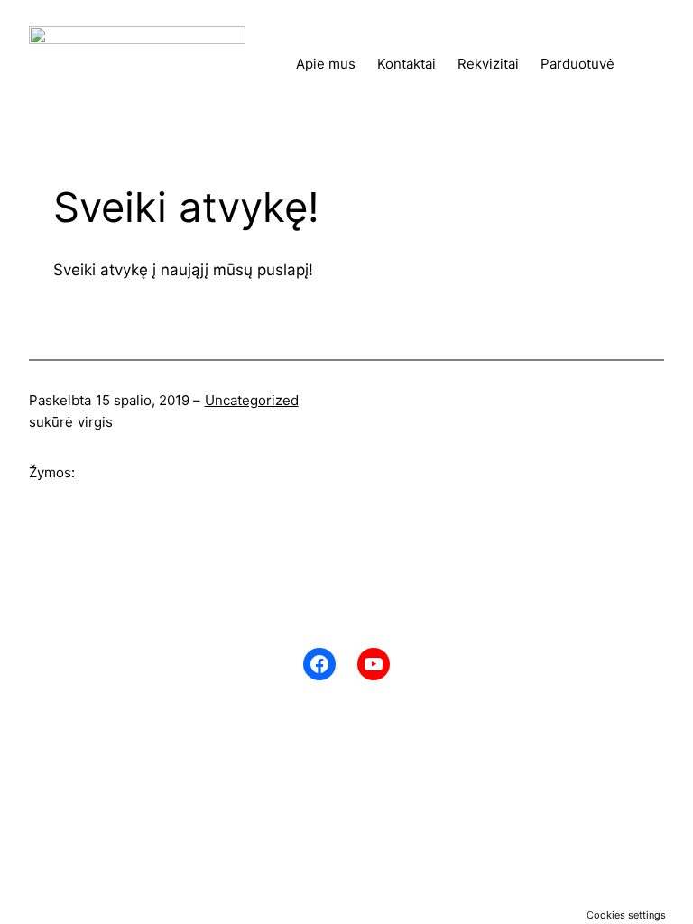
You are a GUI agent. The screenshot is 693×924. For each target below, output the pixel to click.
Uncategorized (252, 400)
